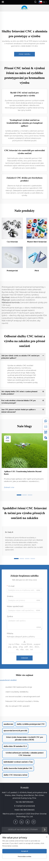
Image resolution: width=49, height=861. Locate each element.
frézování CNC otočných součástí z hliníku (22, 701)
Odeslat (24, 658)
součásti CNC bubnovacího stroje (18, 687)
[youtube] (27, 822)
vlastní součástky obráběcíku (16, 692)
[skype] (45, 437)
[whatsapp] (45, 421)
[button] (19, 494)
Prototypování (12, 271)
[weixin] (45, 432)
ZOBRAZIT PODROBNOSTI (12, 228)
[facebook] (15, 822)
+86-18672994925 (25, 802)
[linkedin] (21, 822)
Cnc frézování (12, 242)
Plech (37, 271)
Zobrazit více (9, 487)
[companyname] (24, 8)
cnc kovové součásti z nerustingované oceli (22, 696)
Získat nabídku (24, 54)
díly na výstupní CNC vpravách (17, 706)
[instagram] (33, 822)
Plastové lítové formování (36, 242)
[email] (45, 426)
